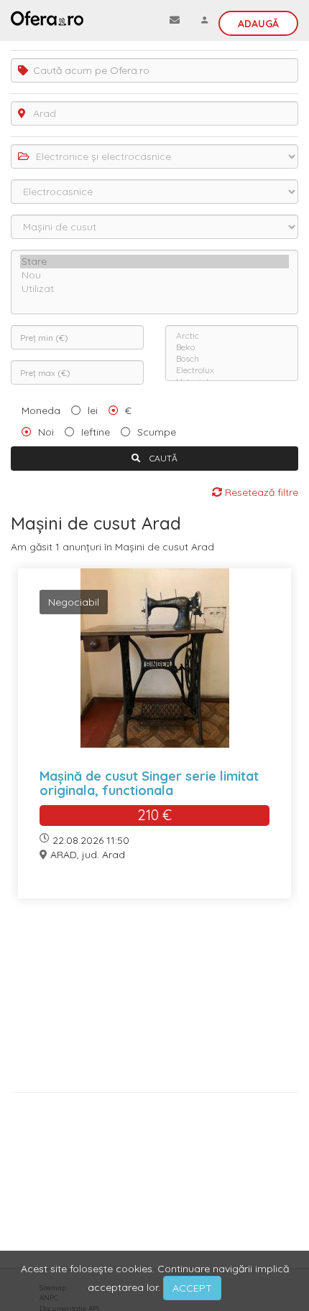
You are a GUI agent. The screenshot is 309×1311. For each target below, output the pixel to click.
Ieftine (95, 432)
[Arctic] (232, 336)
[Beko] (232, 347)
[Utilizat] (154, 289)
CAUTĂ (162, 458)
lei (93, 410)
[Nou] (154, 275)
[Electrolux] (232, 370)
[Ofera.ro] (47, 18)
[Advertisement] (154, 1001)
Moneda (41, 410)
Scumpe (156, 432)
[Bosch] (232, 359)
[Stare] (154, 261)
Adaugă (258, 23)
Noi (46, 432)
